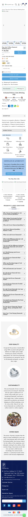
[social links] (4, 505)
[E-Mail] (18, 105)
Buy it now (14, 79)
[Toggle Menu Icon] (3, 4)
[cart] (25, 4)
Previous (3, 25)
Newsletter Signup (7, 493)
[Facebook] (9, 105)
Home (3, 9)
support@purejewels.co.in (9, 477)
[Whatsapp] (15, 105)
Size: (7, 66)
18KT (8, 63)
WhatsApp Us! (20, 88)
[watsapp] (24, 515)
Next (24, 25)
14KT (4, 63)
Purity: (5, 61)
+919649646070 (8, 479)
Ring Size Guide (7, 72)
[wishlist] (22, 4)
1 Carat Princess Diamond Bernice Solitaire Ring (7, 196)
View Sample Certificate (14, 173)
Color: (8, 56)
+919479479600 (16, 479)
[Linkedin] (12, 105)
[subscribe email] (24, 500)
